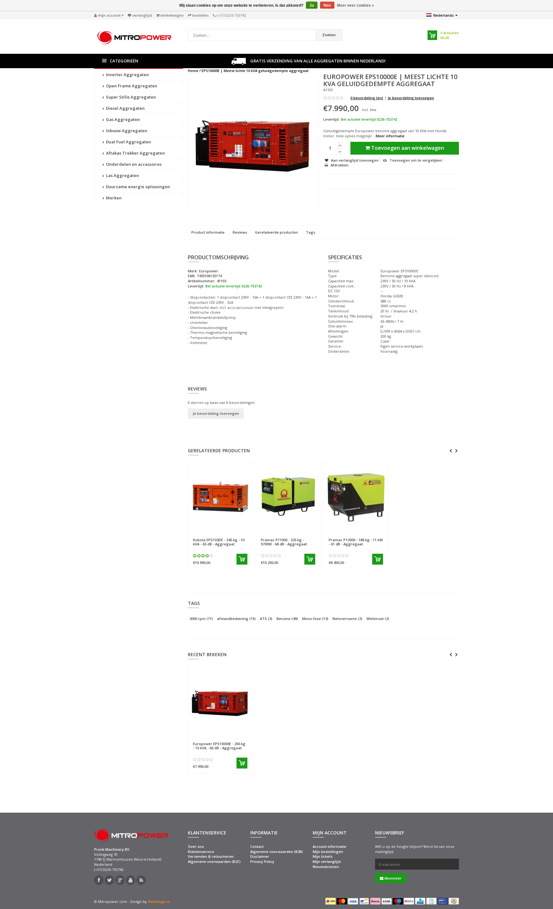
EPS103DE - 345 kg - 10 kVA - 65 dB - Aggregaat (218, 541)
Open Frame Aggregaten (131, 86)
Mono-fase (315, 618)
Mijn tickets (323, 856)
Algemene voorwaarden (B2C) (214, 861)
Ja (311, 5)
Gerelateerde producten (276, 232)
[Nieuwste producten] (141, 880)
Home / (194, 70)
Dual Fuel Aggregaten (128, 142)
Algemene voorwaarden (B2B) (276, 851)
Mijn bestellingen (328, 851)
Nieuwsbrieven (326, 866)
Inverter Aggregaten (127, 74)
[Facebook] (99, 880)
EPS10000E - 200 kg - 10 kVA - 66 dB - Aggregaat (219, 745)
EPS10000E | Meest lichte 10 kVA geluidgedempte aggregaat (255, 70)
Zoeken (329, 34)
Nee (327, 5)
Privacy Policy (262, 861)
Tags (310, 232)
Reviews (240, 232)
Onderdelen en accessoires (133, 164)
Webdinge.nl (159, 901)
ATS (266, 618)
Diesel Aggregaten (125, 108)
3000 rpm (201, 618)
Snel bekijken (208, 530)
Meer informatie (390, 135)
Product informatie (208, 232)
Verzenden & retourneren (211, 856)
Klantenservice (201, 851)
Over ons (196, 846)
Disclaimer (259, 856)
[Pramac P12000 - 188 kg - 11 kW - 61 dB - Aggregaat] (355, 495)
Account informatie (329, 846)
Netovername (347, 618)
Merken (113, 198)
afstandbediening (236, 618)
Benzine (287, 618)
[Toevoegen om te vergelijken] (244, 530)
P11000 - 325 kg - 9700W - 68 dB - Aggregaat (284, 541)
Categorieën (124, 61)
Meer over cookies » (355, 5)
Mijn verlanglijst (327, 861)
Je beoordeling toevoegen (411, 97)
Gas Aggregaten (122, 119)
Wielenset (377, 618)
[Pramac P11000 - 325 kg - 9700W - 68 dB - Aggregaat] (288, 495)
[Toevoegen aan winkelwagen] (241, 559)
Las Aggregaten (122, 175)
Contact (257, 846)
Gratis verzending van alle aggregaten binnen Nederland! (317, 61)
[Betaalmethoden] (330, 901)
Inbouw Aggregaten (126, 130)
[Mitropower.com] (134, 36)
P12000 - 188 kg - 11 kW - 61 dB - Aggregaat (356, 541)
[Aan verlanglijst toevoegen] (234, 530)
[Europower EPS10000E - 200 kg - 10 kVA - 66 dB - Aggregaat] (220, 699)
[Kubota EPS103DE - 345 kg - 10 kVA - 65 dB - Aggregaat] (220, 495)
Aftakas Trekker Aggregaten (135, 153)
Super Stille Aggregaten (130, 97)
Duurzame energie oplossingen (137, 186)
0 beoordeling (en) (366, 97)
